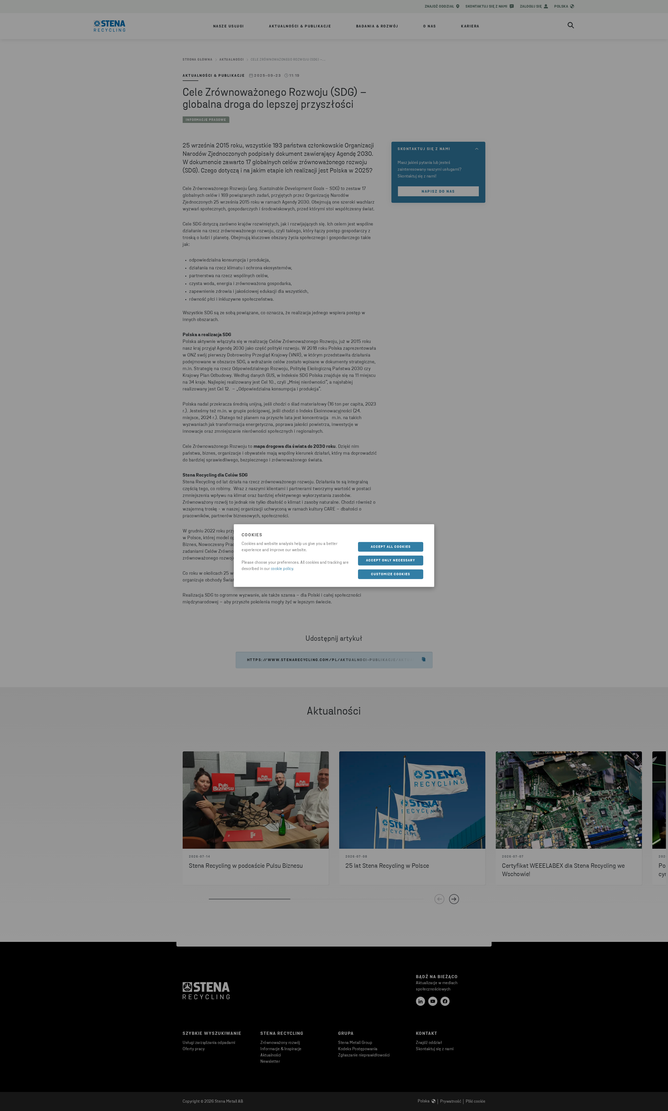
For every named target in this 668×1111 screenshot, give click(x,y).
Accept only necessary (390, 560)
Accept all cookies (391, 546)
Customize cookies (390, 574)
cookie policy (282, 569)
